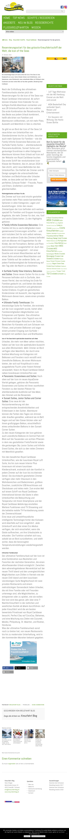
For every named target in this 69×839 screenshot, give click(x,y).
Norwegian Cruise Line (55, 256)
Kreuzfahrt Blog (14, 704)
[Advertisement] (23, 688)
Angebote (9, 23)
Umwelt (61, 273)
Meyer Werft (55, 246)
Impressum (31, 791)
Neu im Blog (25, 23)
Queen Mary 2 (49, 263)
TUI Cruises (52, 273)
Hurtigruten (62, 240)
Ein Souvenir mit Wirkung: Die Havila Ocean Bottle (55, 120)
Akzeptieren (27, 836)
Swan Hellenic (64, 268)
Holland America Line (52, 241)
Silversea (49, 268)
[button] (8, 667)
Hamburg (49, 238)
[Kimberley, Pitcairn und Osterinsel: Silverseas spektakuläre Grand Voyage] (40, 733)
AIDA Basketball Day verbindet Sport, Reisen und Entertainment (56, 108)
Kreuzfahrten (59, 243)
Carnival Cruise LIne (51, 225)
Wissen (36, 27)
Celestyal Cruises (55, 228)
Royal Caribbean (31, 40)
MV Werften (60, 251)
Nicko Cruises (60, 253)
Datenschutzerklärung (35, 789)
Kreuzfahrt (51, 243)
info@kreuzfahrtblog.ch (12, 790)
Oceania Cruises (53, 258)
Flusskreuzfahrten (16, 27)
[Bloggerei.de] (15, 802)
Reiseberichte (44, 23)
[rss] (65, 7)
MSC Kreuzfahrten (52, 249)
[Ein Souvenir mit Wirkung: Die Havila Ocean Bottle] (29, 733)
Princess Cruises (60, 261)
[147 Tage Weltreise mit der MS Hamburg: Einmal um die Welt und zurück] (6, 733)
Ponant (52, 261)
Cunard (61, 231)
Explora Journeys (52, 233)
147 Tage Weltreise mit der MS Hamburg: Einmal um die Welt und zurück (56, 95)
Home (6, 18)
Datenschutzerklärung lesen (38, 836)
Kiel (47, 243)
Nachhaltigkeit (50, 254)
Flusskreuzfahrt (61, 233)
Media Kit (31, 787)
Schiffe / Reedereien (41, 18)
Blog (10, 40)
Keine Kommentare (38, 704)
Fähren (61, 236)
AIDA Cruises (53, 220)
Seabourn (63, 266)
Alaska (56, 223)
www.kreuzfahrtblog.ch (12, 792)
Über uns (31, 784)
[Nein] (67, 833)
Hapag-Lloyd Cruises (60, 238)
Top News (19, 18)
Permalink (26, 704)
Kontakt (30, 793)
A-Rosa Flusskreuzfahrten (55, 218)
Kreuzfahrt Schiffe (19, 40)
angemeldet (11, 764)
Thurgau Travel (60, 271)
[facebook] (62, 7)
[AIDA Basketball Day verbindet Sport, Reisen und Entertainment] (18, 733)
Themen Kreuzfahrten (51, 271)
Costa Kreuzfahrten (56, 229)
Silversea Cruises (56, 268)
